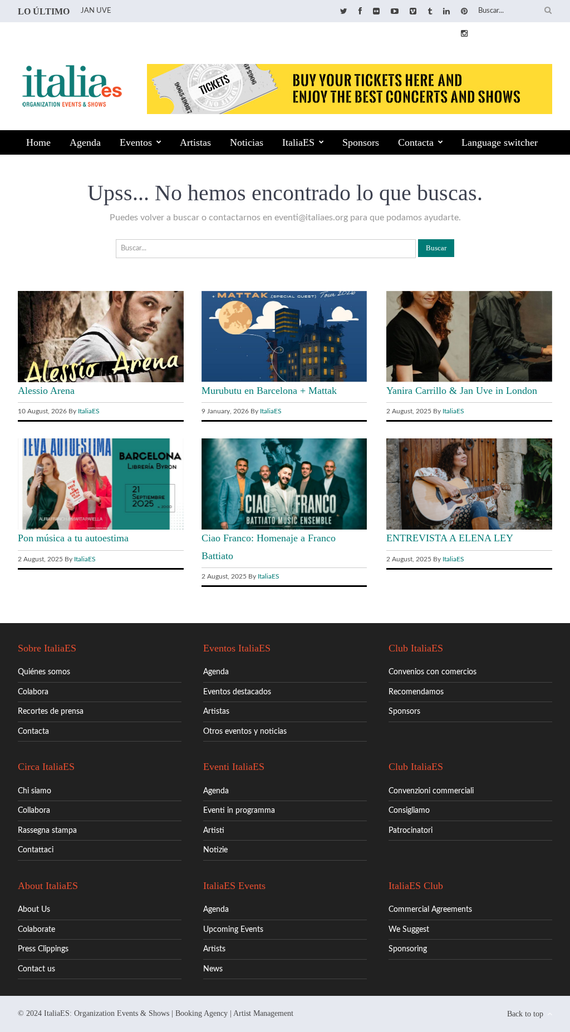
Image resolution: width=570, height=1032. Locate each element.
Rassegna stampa (47, 831)
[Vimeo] (413, 12)
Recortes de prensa (50, 711)
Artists (214, 949)
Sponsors (360, 142)
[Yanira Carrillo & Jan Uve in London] (469, 379)
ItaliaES (298, 142)
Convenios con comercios (432, 672)
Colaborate (36, 930)
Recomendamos (416, 692)
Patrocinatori (411, 831)
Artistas (195, 142)
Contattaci (35, 850)
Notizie (215, 850)
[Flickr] (376, 12)
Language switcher (499, 142)
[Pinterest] (464, 12)
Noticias (246, 142)
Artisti (213, 831)
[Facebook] (360, 12)
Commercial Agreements (430, 910)
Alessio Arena (46, 390)
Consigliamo (409, 810)
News (213, 969)
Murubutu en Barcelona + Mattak (269, 390)
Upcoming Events (233, 930)
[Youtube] (395, 12)
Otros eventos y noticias (245, 731)
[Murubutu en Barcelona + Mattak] (284, 379)
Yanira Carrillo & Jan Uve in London (461, 390)
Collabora (34, 810)
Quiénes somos (44, 672)
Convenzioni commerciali (431, 791)
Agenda (85, 142)
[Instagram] (464, 34)
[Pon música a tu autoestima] (101, 527)
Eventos (136, 142)
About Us (34, 910)
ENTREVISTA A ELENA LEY (449, 538)
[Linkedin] (446, 12)
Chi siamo (34, 791)
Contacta (416, 142)
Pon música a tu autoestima (73, 538)
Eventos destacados (237, 692)
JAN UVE (96, 10)
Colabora (33, 692)
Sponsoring (408, 949)
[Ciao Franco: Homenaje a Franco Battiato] (284, 527)
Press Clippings (43, 949)
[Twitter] (343, 12)
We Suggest (409, 930)
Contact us (36, 969)
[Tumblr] (430, 12)
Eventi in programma (239, 810)
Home (38, 142)
